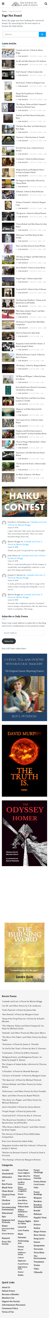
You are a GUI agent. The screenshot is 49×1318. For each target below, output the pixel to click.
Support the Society (11, 1301)
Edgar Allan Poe (24, 1176)
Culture (21, 1258)
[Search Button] (46, 3)
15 (45, 187)
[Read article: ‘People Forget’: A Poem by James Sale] (8, 281)
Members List (8, 1298)
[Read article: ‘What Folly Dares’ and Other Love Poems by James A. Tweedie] (8, 401)
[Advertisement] (24, 894)
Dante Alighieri (24, 1173)
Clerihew (6, 1200)
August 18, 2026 (36, 99)
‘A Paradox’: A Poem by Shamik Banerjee (29, 191)
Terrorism (38, 1249)
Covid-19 (6, 1204)
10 (45, 56)
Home (4, 11)
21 (45, 282)
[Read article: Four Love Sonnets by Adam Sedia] (8, 335)
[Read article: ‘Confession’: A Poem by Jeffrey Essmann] (8, 162)
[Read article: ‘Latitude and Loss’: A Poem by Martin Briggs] (8, 53)
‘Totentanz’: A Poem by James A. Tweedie (30, 137)
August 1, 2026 (35, 328)
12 (45, 86)
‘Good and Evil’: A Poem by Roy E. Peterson (31, 289)
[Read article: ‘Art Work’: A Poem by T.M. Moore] (8, 477)
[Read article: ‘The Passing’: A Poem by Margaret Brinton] (8, 368)
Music (20, 1234)
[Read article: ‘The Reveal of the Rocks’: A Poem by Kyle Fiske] (8, 466)
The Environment (40, 1257)
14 (45, 230)
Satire (36, 1221)
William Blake (23, 1207)
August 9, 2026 (35, 230)
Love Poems (23, 1230)
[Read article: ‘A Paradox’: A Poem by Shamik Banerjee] (8, 194)
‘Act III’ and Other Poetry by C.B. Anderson (31, 61)
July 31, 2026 (34, 336)
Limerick (22, 1227)
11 (45, 132)
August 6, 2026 (35, 263)
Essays (5, 1226)
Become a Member (10, 1294)
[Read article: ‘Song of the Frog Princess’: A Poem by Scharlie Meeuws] (8, 96)
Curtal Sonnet (39, 1184)
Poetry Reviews (8, 1234)
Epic (4, 1216)
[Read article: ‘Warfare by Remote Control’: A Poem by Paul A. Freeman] (8, 357)
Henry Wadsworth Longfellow (22, 1189)
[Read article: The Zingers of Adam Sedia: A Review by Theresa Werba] (8, 183)
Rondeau (38, 1201)
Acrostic (5, 1170)
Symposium (39, 1245)
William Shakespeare (23, 1211)
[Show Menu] (3, 3)
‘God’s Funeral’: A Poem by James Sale (29, 72)
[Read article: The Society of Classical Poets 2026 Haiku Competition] (8, 324)
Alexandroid (7, 1173)
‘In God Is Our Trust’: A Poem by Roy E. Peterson (24, 1048)
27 (45, 249)
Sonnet (37, 1242)
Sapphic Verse (40, 1217)
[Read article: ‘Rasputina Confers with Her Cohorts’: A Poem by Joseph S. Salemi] (8, 346)
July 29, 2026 (34, 369)
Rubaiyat (38, 1214)
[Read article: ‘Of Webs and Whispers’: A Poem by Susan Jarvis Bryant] (8, 379)
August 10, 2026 (36, 217)
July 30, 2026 (34, 350)
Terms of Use (8, 1312)
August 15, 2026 (36, 141)
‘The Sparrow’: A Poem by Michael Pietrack (31, 213)
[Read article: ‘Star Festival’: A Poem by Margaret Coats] (8, 85)
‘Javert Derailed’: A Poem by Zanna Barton (30, 267)
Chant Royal (7, 1191)
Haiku (36, 1187)
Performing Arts (23, 1242)
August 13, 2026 (36, 176)
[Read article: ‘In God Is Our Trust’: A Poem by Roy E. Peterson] (8, 151)
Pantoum (22, 1237)
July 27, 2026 (34, 404)
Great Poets (23, 1170)
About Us (6, 1287)
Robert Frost (23, 1203)
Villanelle (38, 1272)
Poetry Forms (40, 1181)
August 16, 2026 (36, 132)
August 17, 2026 (36, 110)
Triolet (37, 1265)
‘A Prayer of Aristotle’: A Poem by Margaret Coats (24, 1076)
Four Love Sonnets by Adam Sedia (28, 333)
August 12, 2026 (36, 195)
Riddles (20, 1275)
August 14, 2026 (36, 162)
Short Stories (39, 1235)
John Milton (22, 1200)
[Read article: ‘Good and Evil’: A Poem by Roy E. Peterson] (8, 292)
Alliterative (7, 1177)
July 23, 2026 (34, 459)
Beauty (20, 1249)
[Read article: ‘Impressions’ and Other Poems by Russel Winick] (8, 455)
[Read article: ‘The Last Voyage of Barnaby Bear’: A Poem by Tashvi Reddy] (8, 444)
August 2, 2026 (35, 317)
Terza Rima (39, 1252)
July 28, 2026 (34, 382)
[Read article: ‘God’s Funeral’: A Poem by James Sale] (8, 74)
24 (46, 217)
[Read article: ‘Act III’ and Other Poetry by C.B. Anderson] (8, 64)
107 (45, 328)
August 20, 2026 (36, 64)
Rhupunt (38, 1198)
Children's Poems (22, 1253)
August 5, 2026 (35, 282)
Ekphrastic (22, 1261)
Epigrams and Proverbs (8, 1221)
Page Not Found (15, 11)
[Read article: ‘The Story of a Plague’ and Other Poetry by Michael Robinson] (8, 259)
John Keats (22, 1197)
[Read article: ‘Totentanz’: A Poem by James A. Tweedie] (8, 140)
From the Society (6, 1243)
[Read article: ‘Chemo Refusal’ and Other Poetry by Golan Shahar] (8, 227)
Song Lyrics (39, 1238)
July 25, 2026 (34, 437)
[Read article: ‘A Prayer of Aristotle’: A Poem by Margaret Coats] (8, 205)
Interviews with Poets (8, 1229)
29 (45, 208)
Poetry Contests (37, 1177)
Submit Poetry (8, 1291)
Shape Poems (40, 1231)
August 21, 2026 (36, 56)
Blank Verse (7, 1187)
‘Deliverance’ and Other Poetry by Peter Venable (24, 1091)
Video (36, 1269)
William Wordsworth (23, 1216)
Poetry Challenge (38, 1171)
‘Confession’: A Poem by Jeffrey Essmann (30, 159)
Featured (6, 1238)
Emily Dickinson (24, 1179)
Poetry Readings (38, 1193)
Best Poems (7, 1184)
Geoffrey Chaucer (21, 1183)
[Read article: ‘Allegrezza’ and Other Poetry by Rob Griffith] (8, 412)
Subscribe (9, 641)
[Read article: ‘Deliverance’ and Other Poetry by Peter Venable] (8, 238)
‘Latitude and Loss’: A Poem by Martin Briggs (22, 1001)
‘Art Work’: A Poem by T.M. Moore (28, 474)
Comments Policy (10, 1308)
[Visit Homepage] (24, 3)
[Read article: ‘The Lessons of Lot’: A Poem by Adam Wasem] (8, 423)
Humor (21, 1272)
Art (3, 1180)
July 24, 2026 (34, 448)
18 (45, 176)
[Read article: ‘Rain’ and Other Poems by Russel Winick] (8, 248)
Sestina (37, 1228)
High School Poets (22, 1268)
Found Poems (23, 1264)
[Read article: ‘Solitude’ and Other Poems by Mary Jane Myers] (8, 118)
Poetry (21, 1247)
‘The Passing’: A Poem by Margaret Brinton (31, 365)
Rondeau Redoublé (38, 1206)
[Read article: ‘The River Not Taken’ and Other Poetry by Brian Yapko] (8, 129)
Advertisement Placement (13, 1305)
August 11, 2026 (36, 208)
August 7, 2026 (35, 249)
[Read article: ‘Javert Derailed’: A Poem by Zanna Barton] (8, 270)
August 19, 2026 (36, 75)
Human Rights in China (24, 1222)
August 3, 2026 (35, 306)
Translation (39, 1262)
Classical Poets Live (8, 1195)
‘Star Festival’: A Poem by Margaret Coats (30, 82)
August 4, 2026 (35, 293)
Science (37, 1224)
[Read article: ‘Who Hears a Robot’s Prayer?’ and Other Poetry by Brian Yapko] (8, 314)
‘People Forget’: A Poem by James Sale (29, 278)
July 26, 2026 (34, 426)
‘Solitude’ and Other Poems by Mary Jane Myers (23, 1033)
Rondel (37, 1210)
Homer (20, 1194)
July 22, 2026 (34, 478)
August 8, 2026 (35, 241)
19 (43, 361)
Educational (7, 1213)
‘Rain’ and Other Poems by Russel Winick (30, 246)
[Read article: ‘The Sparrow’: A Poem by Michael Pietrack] (8, 216)
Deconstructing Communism (9, 1208)
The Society (23, 56)
